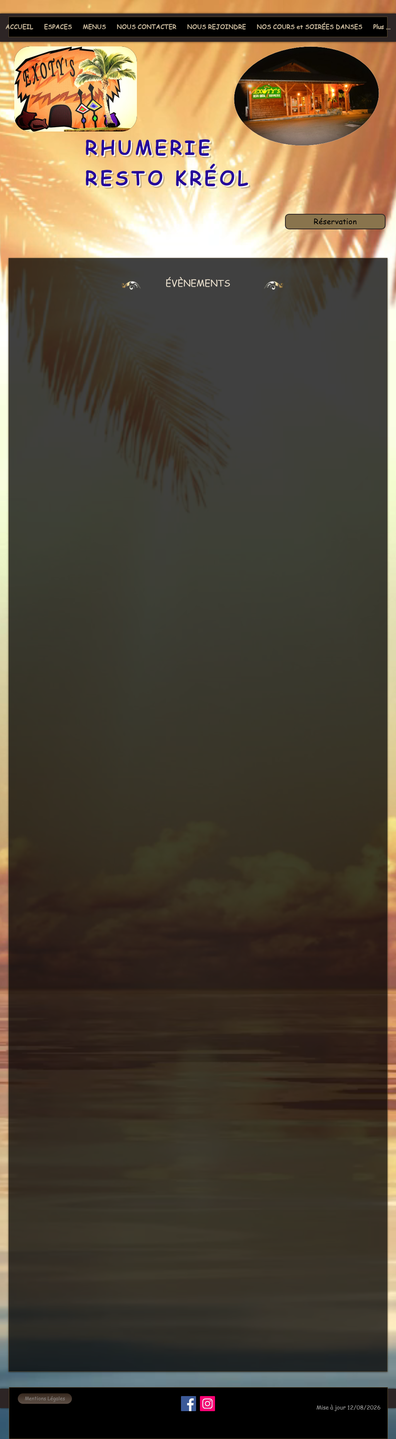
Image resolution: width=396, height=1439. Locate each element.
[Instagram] (207, 1403)
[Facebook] (188, 1403)
